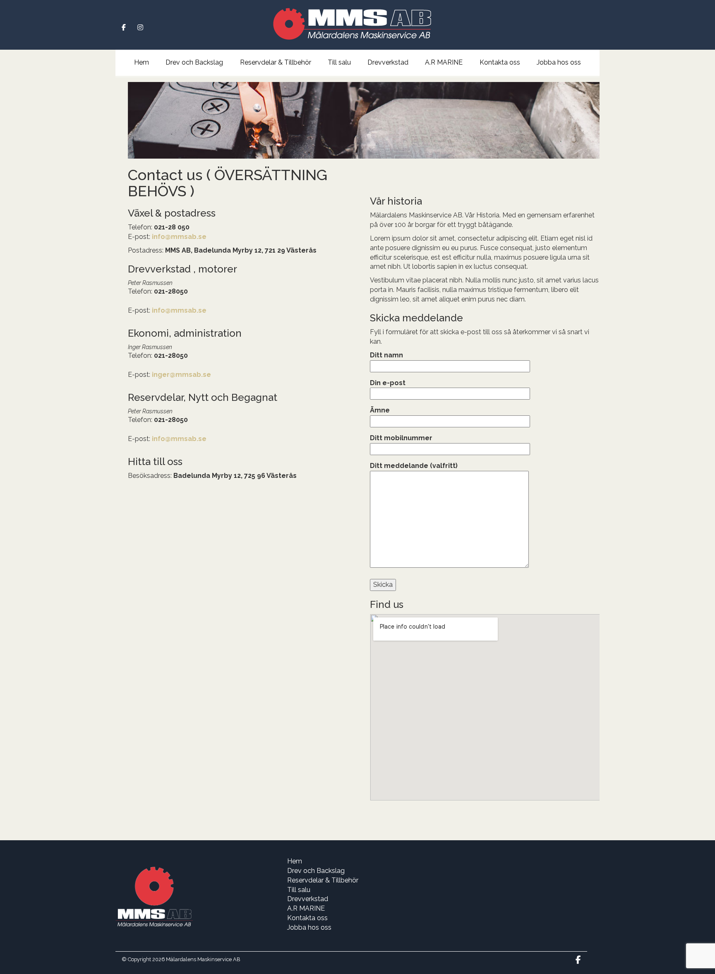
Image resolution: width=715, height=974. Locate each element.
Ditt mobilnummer (401, 438)
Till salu (339, 62)
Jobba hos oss (559, 62)
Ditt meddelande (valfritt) (414, 466)
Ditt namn (386, 355)
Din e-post (387, 383)
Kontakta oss (500, 62)
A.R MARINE (444, 62)
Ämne (380, 410)
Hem (141, 62)
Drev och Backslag (194, 62)
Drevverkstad (387, 62)
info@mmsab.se (179, 237)
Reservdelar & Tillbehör (275, 62)
